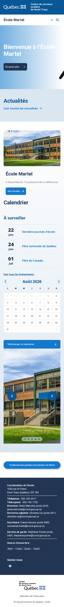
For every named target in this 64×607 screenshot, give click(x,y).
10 (8, 309)
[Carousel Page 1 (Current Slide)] (24, 439)
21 (40, 316)
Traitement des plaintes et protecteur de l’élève (32, 465)
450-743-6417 (28, 498)
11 (16, 309)
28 (16, 296)
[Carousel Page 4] (35, 439)
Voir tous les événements (19, 274)
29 (24, 296)
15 (48, 309)
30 (32, 296)
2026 (37, 281)
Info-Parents (14, 191)
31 (40, 296)
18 (16, 316)
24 (8, 322)
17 (8, 316)
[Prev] (5, 281)
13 (32, 309)
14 (40, 309)
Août (27, 281)
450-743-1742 (30, 502)
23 (56, 316)
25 (16, 322)
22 (48, 316)
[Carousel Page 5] (39, 439)
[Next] (58, 281)
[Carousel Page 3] (32, 439)
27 (8, 296)
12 (24, 309)
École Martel (14, 20)
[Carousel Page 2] (28, 439)
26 (24, 322)
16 (56, 309)
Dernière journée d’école (38, 232)
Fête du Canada (32, 260)
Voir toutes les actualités (21, 108)
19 (24, 316)
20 (32, 316)
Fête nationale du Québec (39, 246)
